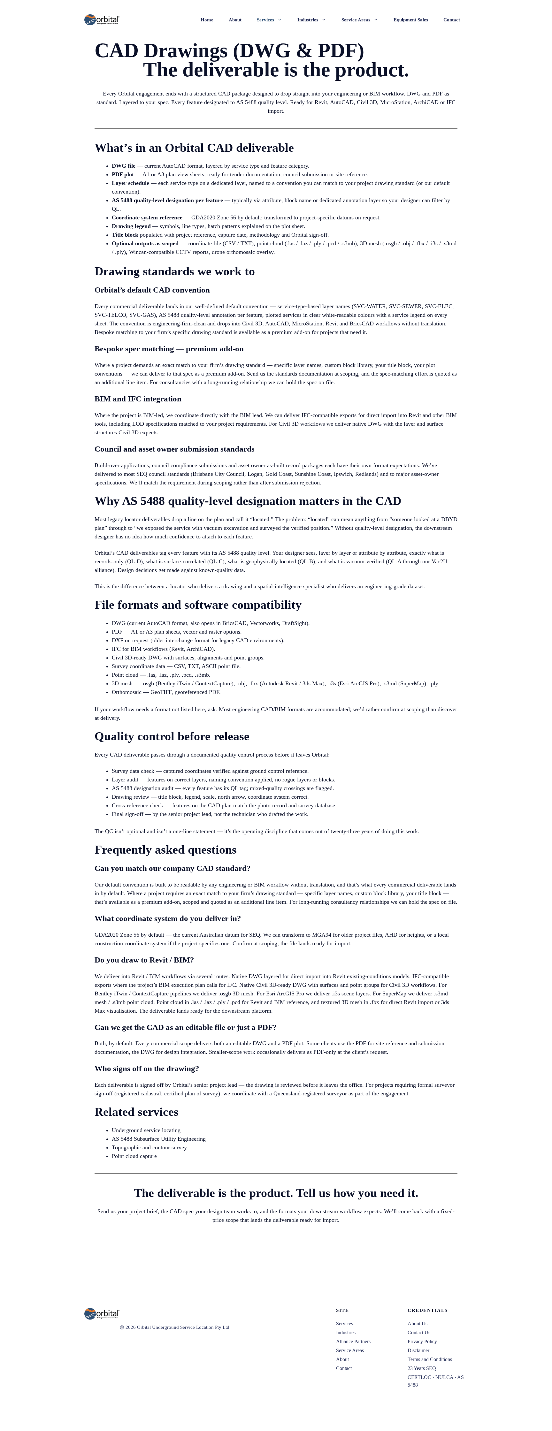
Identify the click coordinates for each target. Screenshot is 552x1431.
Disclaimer (418, 1350)
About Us (417, 1323)
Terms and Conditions (430, 1359)
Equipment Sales (411, 19)
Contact (451, 19)
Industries (307, 19)
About (235, 19)
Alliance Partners (353, 1341)
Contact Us (419, 1332)
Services (265, 19)
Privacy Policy (422, 1341)
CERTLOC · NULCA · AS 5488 (436, 1381)
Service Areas (355, 19)
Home (207, 19)
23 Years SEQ (422, 1368)
